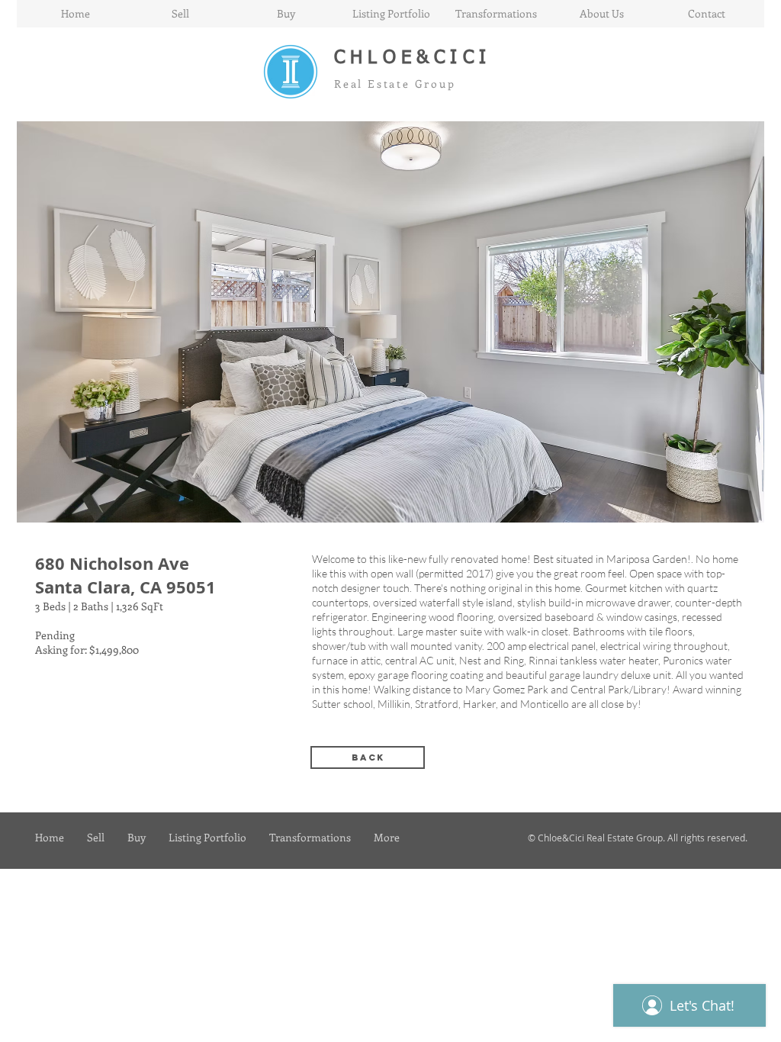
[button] (390, 322)
